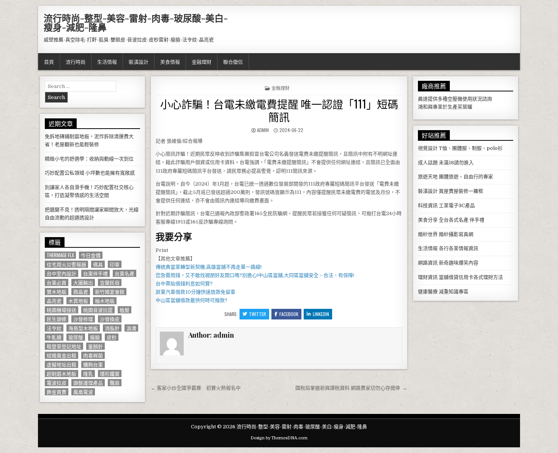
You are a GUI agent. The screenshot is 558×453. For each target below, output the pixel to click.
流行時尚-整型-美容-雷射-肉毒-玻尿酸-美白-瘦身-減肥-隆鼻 (136, 22)
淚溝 (131, 328)
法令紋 (54, 328)
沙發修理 (83, 318)
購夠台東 (93, 364)
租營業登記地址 (64, 346)
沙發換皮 (110, 318)
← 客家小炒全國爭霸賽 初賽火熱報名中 (196, 388)
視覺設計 (428, 148)
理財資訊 (428, 277)
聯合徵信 (233, 61)
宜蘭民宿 (110, 282)
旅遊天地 (428, 176)
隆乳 (88, 373)
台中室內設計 (61, 273)
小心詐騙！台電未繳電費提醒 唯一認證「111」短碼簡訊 (279, 110)
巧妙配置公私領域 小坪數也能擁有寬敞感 (90, 173)
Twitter (257, 314)
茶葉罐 (464, 107)
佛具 (98, 264)
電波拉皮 (56, 382)
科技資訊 (428, 205)
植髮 (124, 309)
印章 (115, 264)
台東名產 (124, 273)
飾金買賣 (56, 391)
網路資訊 (428, 263)
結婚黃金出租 (61, 355)
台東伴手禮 (95, 273)
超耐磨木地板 (61, 373)
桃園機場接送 (61, 309)
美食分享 (428, 220)
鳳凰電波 (83, 391)
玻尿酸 (75, 337)
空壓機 (455, 99)
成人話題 (428, 162)
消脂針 (112, 328)
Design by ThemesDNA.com (279, 438)
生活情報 (107, 61)
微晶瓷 (80, 291)
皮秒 (112, 337)
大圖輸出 (83, 282)
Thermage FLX (60, 255)
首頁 (49, 61)
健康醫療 (428, 291)
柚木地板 (105, 300)
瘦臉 (95, 337)
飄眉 (115, 382)
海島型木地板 (83, 328)
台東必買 (56, 282)
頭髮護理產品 (88, 382)
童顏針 (95, 346)
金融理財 (201, 61)
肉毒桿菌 (93, 355)
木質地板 (78, 300)
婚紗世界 (428, 234)
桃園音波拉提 (98, 309)
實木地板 (56, 291)
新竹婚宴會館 (110, 291)
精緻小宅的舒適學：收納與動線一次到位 (89, 159)
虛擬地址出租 (61, 364)
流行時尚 (75, 61)
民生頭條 (56, 318)
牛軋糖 (54, 337)
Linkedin (321, 314)
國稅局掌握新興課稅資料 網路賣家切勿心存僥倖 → (351, 388)
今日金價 (91, 255)
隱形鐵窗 (110, 373)
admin (263, 130)
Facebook (288, 314)
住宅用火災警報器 (66, 264)
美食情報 (170, 61)
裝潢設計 (138, 61)
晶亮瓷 (54, 300)
